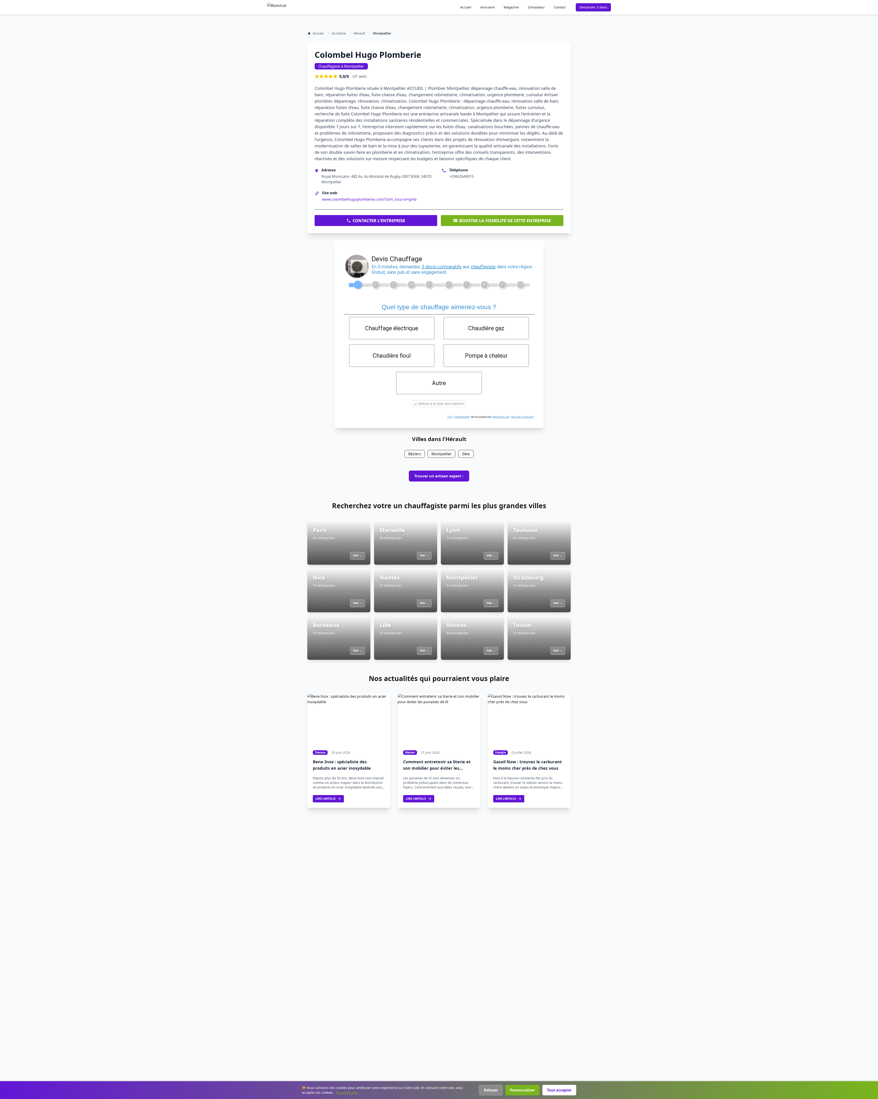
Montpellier (382, 33)
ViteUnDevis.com (501, 417)
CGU (449, 417)
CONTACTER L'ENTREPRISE (379, 220)
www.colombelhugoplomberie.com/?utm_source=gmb (369, 199)
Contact (560, 7)
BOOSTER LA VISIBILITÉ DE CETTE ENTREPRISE (505, 220)
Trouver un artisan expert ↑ (439, 476)
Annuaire (487, 7)
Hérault (359, 33)
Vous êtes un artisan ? (522, 417)
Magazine (511, 7)
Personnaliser (522, 1090)
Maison (410, 752)
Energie (500, 752)
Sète (466, 453)
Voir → (357, 555)
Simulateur (536, 7)
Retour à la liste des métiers (441, 404)
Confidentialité (461, 417)
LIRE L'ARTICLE (326, 799)
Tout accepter (559, 1090)
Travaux (320, 752)
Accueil (465, 7)
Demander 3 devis (593, 7)
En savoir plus (347, 1092)
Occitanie (339, 33)
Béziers (414, 453)
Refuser (491, 1090)
